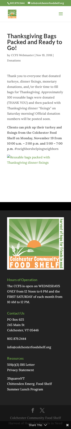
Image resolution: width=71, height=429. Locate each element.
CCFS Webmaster (22, 55)
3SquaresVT (16, 378)
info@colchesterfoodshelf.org (29, 347)
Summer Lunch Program (25, 389)
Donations (14, 60)
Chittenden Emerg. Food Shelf (29, 384)
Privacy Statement (20, 370)
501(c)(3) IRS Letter (21, 365)
